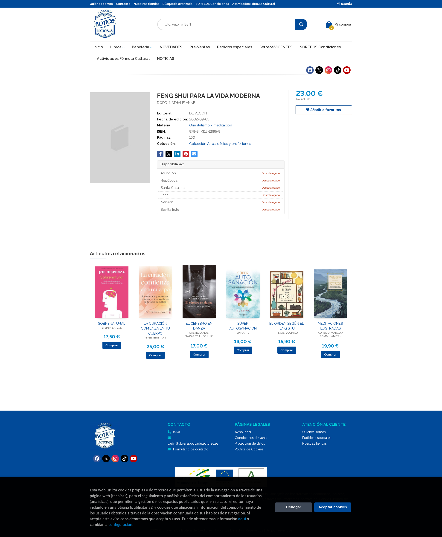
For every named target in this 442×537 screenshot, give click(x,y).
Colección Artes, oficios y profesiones (220, 144)
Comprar (111, 345)
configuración (120, 525)
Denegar (293, 507)
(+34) (176, 432)
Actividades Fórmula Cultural (253, 4)
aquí (242, 519)
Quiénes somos (101, 4)
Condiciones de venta (251, 438)
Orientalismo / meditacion (210, 125)
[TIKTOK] (337, 70)
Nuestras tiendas (146, 4)
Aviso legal (243, 432)
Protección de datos (250, 443)
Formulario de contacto (190, 449)
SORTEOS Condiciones (212, 4)
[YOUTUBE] (347, 70)
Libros (116, 47)
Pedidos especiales (316, 438)
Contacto (123, 4)
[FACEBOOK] (310, 70)
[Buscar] (301, 24)
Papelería (141, 47)
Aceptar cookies (333, 507)
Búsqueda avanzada (177, 4)
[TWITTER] (319, 70)
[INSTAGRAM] (328, 70)
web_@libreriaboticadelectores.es (193, 443)
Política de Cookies (249, 449)
